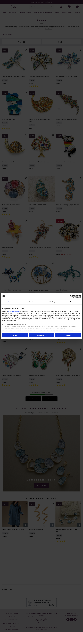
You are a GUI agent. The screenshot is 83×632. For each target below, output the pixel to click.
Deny (15, 335)
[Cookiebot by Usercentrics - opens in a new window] (72, 296)
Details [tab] (31, 302)
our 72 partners (14, 311)
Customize (40, 335)
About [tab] (72, 302)
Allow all (68, 335)
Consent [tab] (11, 302)
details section (71, 330)
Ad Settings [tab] (51, 302)
